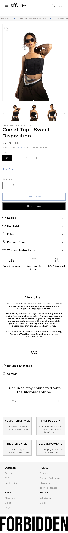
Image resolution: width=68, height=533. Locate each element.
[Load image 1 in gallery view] (16, 112)
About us (10, 498)
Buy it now (34, 205)
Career (8, 473)
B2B (7, 478)
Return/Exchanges (50, 478)
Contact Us (11, 483)
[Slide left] (3, 113)
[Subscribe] (58, 401)
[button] (6, 5)
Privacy (44, 473)
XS (7, 158)
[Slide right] (64, 113)
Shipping (21, 147)
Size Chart (8, 169)
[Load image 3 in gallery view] (52, 112)
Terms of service (49, 488)
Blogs (8, 502)
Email (43, 502)
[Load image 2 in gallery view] (34, 112)
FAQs (7, 507)
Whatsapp (46, 498)
